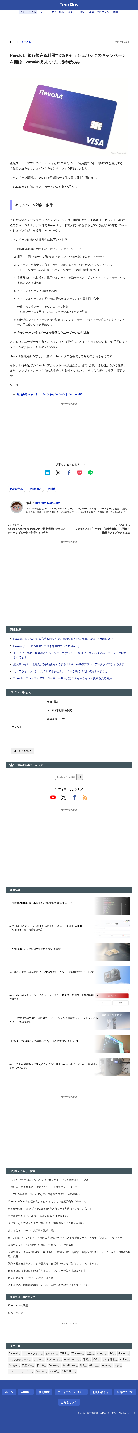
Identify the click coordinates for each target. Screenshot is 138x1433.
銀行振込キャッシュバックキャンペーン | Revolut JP (49, 394)
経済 (82, 12)
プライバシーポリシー (71, 1392)
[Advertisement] (69, 25)
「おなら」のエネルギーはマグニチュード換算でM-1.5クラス (43, 1187)
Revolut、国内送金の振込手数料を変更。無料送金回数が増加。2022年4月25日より (63, 639)
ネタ (118, 1365)
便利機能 (44, 1392)
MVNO (54, 1371)
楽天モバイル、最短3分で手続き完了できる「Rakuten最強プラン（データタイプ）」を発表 (68, 664)
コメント (17, 727)
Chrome (41, 1371)
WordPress (70, 1365)
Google (14, 1365)
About (26, 1392)
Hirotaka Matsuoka (47, 503)
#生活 (51, 488)
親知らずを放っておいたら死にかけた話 (30, 1278)
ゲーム (44, 12)
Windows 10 (72, 1359)
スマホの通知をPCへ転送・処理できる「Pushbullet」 (38, 1216)
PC (112, 1353)
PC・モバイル (28, 12)
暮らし (72, 12)
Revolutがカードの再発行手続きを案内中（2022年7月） (47, 646)
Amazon (54, 1365)
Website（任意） (57, 719)
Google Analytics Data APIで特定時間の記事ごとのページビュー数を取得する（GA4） (37, 530)
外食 (83, 1365)
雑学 (115, 12)
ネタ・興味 (58, 12)
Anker (125, 1359)
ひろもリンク (15, 1312)
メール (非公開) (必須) (59, 710)
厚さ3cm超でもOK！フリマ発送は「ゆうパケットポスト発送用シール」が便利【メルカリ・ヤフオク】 (66, 1237)
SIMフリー (69, 1371)
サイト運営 (110, 1359)
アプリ (39, 1359)
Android (14, 1353)
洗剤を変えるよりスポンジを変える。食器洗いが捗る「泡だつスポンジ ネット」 (53, 1263)
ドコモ (41, 1365)
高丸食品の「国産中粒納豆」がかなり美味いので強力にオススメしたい (48, 1285)
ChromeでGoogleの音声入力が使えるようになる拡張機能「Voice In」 (48, 1201)
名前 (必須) (53, 701)
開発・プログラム (99, 12)
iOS (96, 1359)
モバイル (51, 1353)
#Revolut (35, 488)
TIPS (64, 1353)
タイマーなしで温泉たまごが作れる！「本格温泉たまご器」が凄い (46, 1223)
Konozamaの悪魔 (18, 1305)
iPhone (123, 1353)
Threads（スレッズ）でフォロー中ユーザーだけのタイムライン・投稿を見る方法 (62, 678)
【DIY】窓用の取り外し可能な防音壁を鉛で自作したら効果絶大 (44, 1194)
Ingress (107, 1365)
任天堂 (94, 1365)
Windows (77, 1353)
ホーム (9, 1392)
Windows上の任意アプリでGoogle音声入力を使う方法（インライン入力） (50, 1208)
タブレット (54, 1359)
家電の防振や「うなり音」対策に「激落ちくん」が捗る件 (40, 1244)
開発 (87, 1359)
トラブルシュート (20, 1359)
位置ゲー (28, 1365)
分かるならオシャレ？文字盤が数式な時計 (32, 1230)
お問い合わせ (101, 1392)
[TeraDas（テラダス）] (69, 4)
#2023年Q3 (16, 488)
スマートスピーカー (21, 1371)
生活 (91, 1353)
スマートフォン (33, 1353)
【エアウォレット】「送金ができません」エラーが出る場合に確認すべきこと (60, 671)
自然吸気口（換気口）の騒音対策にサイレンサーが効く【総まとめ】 (47, 1270)
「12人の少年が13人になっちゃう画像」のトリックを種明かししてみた (48, 1179)
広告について (125, 1392)
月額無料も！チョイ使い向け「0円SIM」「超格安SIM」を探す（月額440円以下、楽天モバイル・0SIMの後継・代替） (69, 1254)
